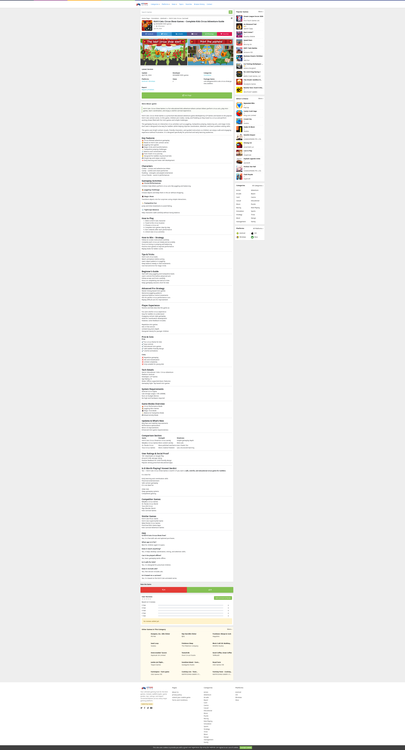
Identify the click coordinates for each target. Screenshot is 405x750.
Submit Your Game (146, 704)
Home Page (146, 18)
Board (253, 194)
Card (238, 197)
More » (229, 629)
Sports (253, 211)
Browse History (199, 4)
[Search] (230, 12)
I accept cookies (245, 748)
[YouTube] (150, 707)
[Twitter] (141, 707)
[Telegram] (147, 707)
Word (238, 218)
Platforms (165, 4)
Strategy (239, 215)
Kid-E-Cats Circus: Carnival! (178, 18)
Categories (154, 4)
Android (163, 18)
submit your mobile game (181, 697)
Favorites (189, 4)
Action (238, 190)
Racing (238, 208)
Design (253, 218)
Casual (238, 201)
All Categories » (257, 186)
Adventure (254, 190)
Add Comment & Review (223, 598)
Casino (253, 197)
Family (253, 222)
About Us (175, 692)
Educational (255, 201)
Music (238, 204)
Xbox (256, 237)
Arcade (238, 194)
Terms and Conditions (180, 700)
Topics (181, 4)
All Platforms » (258, 228)
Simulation (155, 18)
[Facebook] (144, 707)
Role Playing (255, 208)
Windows (152, 81)
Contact (209, 4)
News (174, 4)
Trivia (253, 215)
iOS (255, 233)
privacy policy (177, 695)
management (241, 222)
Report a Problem (148, 90)
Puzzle (253, 204)
